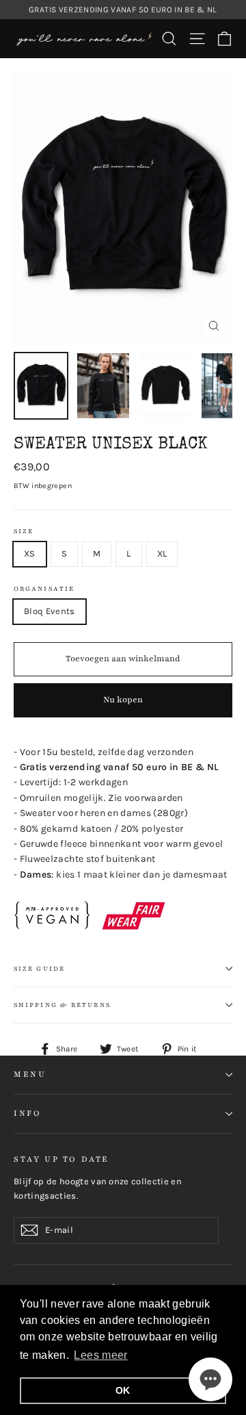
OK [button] (123, 1390)
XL (162, 553)
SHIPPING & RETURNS (62, 1005)
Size (23, 531)
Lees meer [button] (100, 1355)
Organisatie (44, 589)
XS (30, 553)
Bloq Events (49, 611)
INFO (27, 1113)
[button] (210, 1379)
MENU (30, 1074)
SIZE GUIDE (39, 969)
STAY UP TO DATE (61, 1158)
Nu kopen (123, 699)
